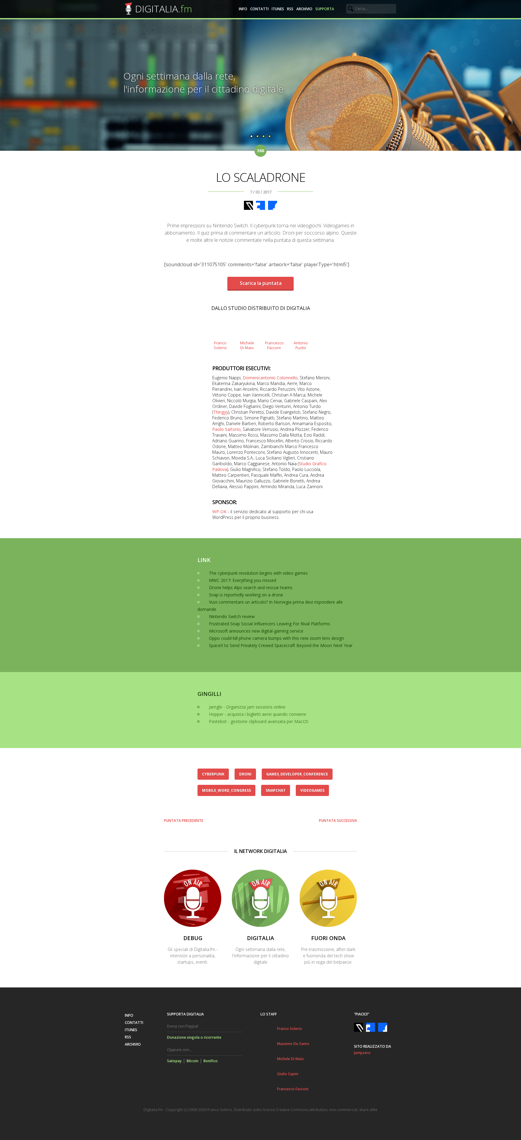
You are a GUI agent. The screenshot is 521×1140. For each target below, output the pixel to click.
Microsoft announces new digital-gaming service (256, 631)
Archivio (304, 8)
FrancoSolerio (220, 345)
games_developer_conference (297, 774)
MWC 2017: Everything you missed (242, 580)
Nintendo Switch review (232, 616)
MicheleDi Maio (247, 345)
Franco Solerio (289, 1028)
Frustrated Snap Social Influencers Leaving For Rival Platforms (269, 624)
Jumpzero (362, 1052)
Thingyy (220, 412)
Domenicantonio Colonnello (270, 378)
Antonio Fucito (301, 345)
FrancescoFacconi (274, 345)
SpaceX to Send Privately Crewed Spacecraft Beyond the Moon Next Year (280, 645)
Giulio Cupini (287, 1073)
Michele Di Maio (290, 1058)
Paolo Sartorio (226, 429)
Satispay (174, 1060)
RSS (290, 8)
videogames (312, 790)
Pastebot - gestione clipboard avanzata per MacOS (258, 721)
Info (243, 8)
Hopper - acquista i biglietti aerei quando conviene (257, 714)
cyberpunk (213, 774)
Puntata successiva (338, 820)
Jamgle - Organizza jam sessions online (247, 707)
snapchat (276, 790)
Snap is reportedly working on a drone (246, 595)
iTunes (278, 8)
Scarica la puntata (261, 283)
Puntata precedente (183, 820)
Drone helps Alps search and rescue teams (250, 587)
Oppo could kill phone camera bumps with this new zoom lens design (276, 638)
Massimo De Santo (293, 1043)
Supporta (324, 8)
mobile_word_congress (226, 790)
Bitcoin (192, 1060)
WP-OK (219, 511)
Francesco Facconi (292, 1088)
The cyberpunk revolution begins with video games (258, 573)
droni (245, 774)
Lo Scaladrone (260, 177)
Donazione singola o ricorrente (194, 1037)
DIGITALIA (163, 8)
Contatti (259, 8)
